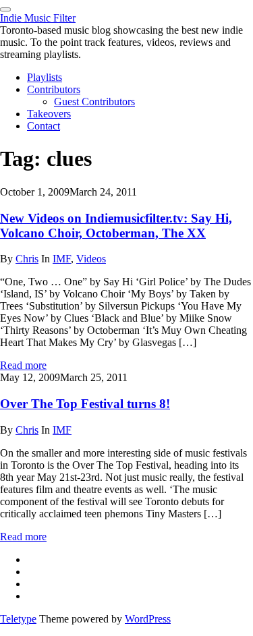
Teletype (18, 619)
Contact (43, 126)
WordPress (148, 619)
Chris (27, 258)
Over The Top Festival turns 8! (85, 404)
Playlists (44, 77)
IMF (62, 258)
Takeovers (49, 113)
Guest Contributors (94, 101)
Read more (23, 365)
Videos (91, 258)
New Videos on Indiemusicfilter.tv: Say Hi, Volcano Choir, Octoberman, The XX (116, 225)
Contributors (53, 89)
